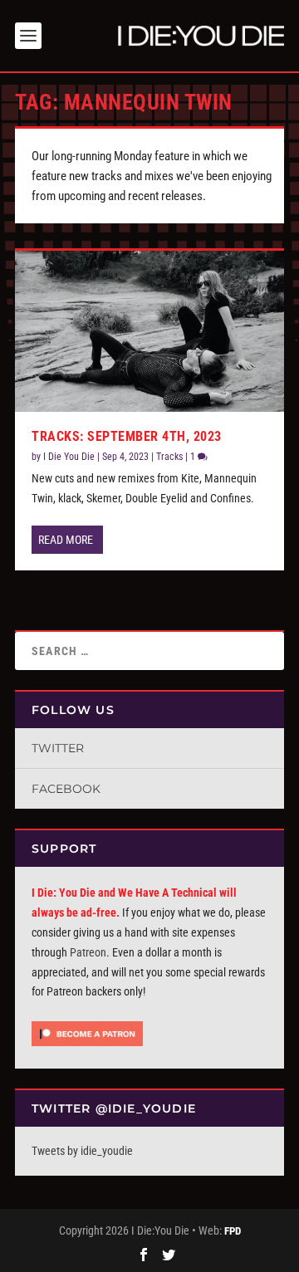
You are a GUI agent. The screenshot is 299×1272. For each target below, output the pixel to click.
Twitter (58, 748)
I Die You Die (69, 456)
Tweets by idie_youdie (82, 1150)
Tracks (169, 456)
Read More (65, 539)
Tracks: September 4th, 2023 (127, 436)
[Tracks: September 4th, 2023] (149, 331)
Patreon (88, 952)
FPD (232, 1231)
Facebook (66, 788)
